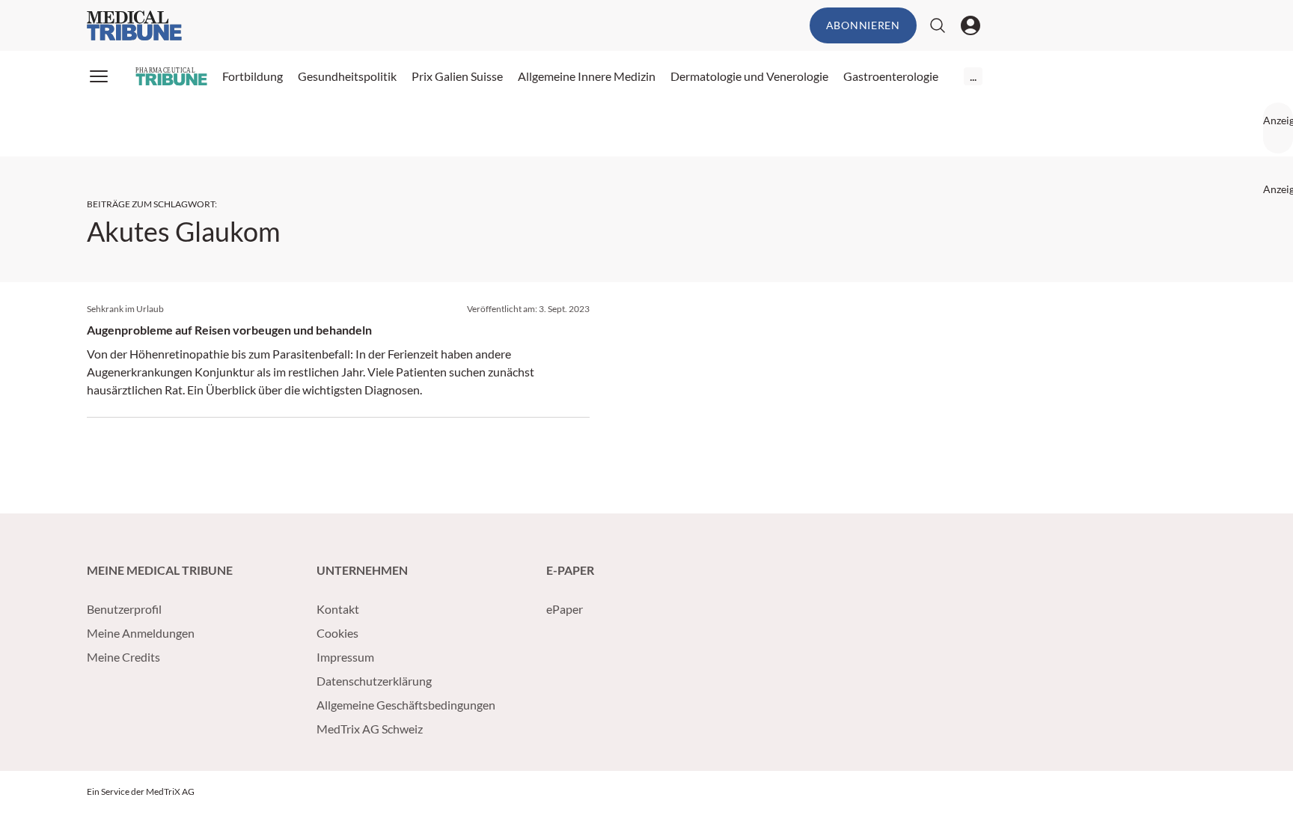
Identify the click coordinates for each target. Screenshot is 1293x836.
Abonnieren (863, 25)
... (973, 76)
